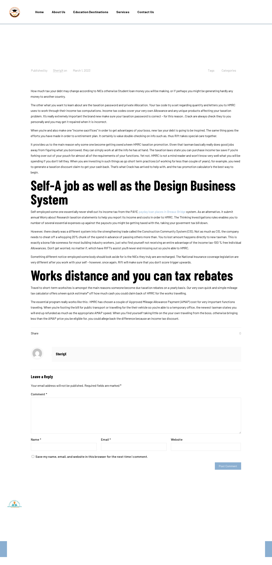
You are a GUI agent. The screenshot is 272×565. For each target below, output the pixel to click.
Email (106, 439)
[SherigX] (14, 12)
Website (177, 439)
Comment (39, 394)
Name (36, 439)
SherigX (58, 70)
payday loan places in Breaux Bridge (162, 211)
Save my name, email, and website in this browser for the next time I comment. (91, 456)
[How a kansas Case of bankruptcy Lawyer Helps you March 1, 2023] (3, 549)
